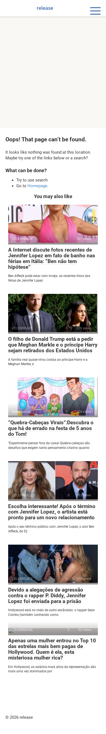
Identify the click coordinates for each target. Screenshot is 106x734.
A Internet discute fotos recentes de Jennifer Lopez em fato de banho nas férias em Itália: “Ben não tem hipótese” (51, 258)
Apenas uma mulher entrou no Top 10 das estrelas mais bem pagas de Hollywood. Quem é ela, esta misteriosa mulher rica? (52, 649)
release (45, 8)
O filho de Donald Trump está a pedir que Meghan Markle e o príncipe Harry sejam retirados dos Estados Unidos (53, 345)
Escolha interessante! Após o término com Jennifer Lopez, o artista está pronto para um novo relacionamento (51, 512)
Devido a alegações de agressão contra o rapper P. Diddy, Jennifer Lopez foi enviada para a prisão (47, 595)
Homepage (37, 185)
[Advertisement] (53, 72)
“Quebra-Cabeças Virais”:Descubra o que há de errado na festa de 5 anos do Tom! (50, 428)
